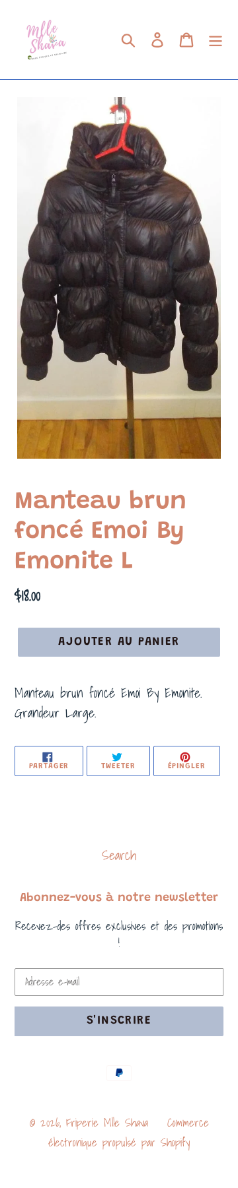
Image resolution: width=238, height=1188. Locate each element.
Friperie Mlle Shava (107, 1122)
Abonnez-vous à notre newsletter (119, 898)
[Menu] (215, 39)
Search (119, 855)
